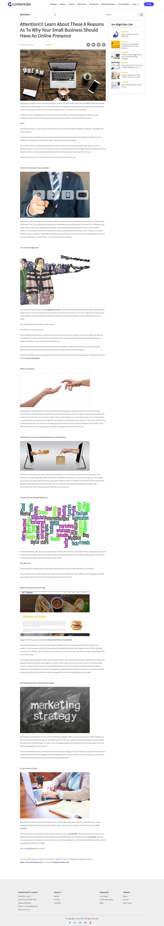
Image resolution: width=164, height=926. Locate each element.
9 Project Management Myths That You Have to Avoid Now (131, 76)
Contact (126, 900)
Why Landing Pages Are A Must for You (131, 86)
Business (49, 45)
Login (149, 4)
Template (57, 903)
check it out (31, 848)
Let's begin (104, 896)
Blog (101, 903)
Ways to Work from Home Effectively (129, 35)
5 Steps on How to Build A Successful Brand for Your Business (130, 46)
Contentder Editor (106, 900)
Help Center (127, 903)
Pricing (56, 900)
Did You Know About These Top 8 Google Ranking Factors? (131, 66)
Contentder (73, 834)
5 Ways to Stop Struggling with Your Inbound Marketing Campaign (131, 57)
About (125, 896)
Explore (57, 896)
